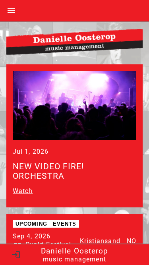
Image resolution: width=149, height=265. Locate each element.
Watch (23, 191)
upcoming (31, 224)
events (65, 224)
